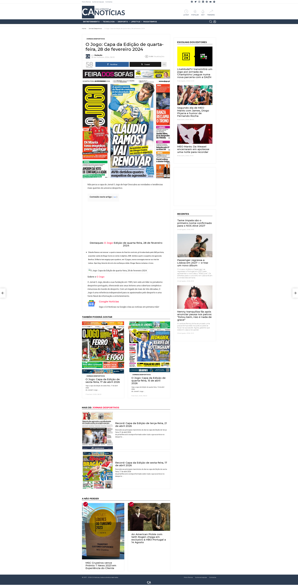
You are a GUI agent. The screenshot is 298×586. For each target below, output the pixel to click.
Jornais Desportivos (95, 376)
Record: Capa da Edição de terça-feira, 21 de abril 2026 (141, 424)
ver (115, 197)
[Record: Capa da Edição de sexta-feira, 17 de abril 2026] (97, 470)
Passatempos (150, 22)
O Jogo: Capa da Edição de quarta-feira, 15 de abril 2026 (148, 380)
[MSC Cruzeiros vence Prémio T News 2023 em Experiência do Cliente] (103, 531)
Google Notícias (109, 301)
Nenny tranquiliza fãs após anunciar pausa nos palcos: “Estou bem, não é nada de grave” (194, 315)
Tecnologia (109, 22)
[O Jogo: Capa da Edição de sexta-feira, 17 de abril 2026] (103, 347)
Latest (186, 15)
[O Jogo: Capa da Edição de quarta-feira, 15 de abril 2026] (149, 346)
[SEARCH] (210, 21)
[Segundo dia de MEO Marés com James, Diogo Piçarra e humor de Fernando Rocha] (194, 95)
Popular (195, 15)
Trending (211, 15)
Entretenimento (91, 22)
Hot (203, 15)
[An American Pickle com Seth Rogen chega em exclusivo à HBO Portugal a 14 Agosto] (149, 517)
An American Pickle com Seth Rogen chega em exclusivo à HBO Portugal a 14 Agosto (148, 538)
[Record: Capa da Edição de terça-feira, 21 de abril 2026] (97, 431)
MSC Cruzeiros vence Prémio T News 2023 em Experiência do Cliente (101, 565)
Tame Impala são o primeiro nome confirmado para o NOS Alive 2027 (194, 223)
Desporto (123, 22)
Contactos (108, 2)
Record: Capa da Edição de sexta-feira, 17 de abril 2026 (141, 464)
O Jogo (108, 242)
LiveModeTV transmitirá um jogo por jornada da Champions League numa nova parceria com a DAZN (194, 73)
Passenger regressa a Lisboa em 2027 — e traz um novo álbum (192, 262)
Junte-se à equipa (98, 2)
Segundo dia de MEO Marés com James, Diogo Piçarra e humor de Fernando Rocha (193, 111)
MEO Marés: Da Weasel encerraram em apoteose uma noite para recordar (193, 149)
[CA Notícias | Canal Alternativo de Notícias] (149, 582)
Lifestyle (135, 22)
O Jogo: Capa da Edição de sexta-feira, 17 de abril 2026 (103, 380)
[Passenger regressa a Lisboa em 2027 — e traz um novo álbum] (194, 245)
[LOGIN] (214, 21)
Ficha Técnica (86, 2)
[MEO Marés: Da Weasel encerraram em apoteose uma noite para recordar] (194, 134)
